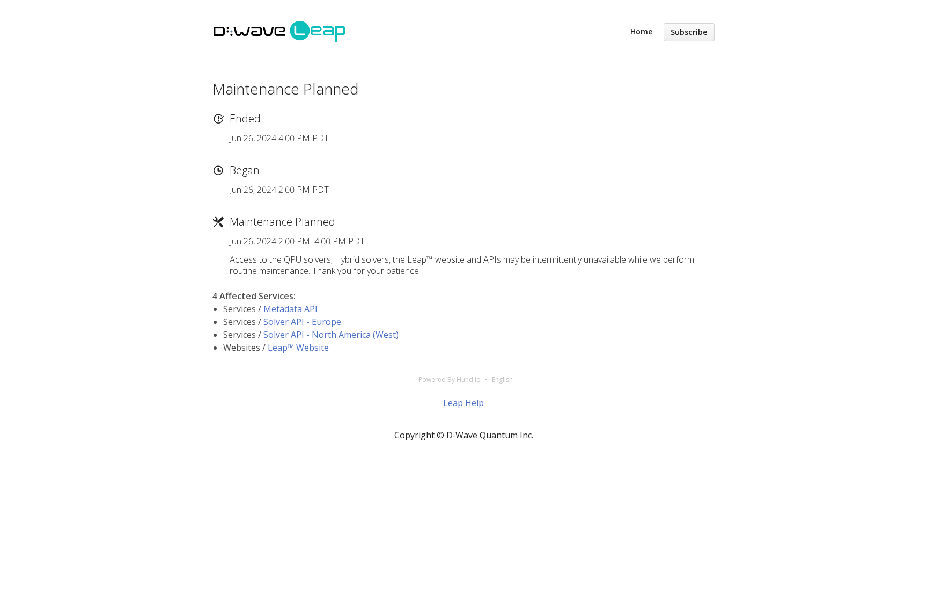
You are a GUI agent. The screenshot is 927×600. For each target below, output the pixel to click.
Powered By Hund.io (449, 379)
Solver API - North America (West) (331, 335)
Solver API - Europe (302, 322)
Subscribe (689, 32)
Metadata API (290, 309)
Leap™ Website (298, 347)
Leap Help (463, 403)
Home (641, 31)
